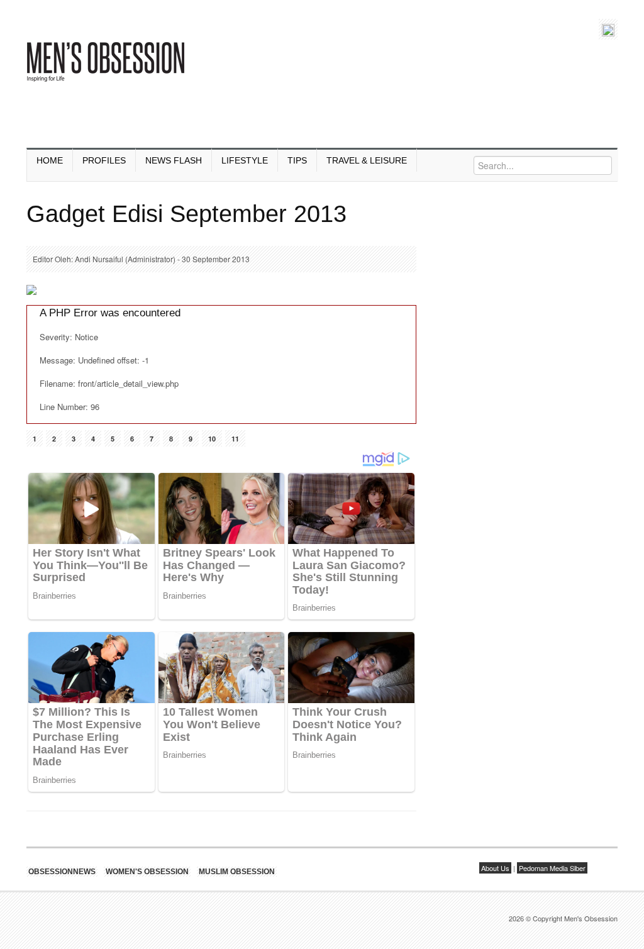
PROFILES (104, 160)
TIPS (297, 160)
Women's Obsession (147, 871)
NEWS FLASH (173, 160)
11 (235, 438)
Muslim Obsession (237, 871)
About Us (495, 868)
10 (212, 438)
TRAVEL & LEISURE (366, 160)
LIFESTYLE (244, 160)
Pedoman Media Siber (552, 868)
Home (49, 160)
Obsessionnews (62, 871)
